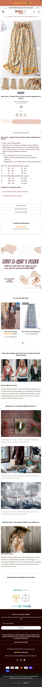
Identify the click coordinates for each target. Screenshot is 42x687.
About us (34, 655)
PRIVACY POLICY (16, 682)
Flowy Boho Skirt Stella (10, 331)
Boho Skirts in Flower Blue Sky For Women (31, 331)
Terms (6, 655)
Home (5, 16)
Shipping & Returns (19, 655)
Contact (28, 655)
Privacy (11, 655)
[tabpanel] (10, 322)
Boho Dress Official (21, 12)
